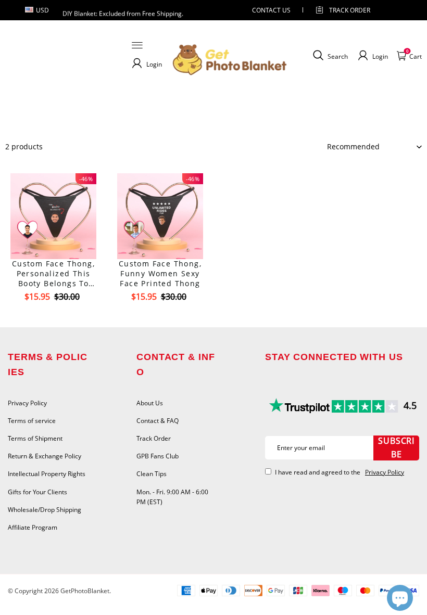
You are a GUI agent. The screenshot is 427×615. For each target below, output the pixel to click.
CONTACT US (271, 10)
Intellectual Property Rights (46, 473)
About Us (149, 403)
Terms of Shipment (35, 438)
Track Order (349, 10)
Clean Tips (151, 473)
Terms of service (32, 420)
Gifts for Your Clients (37, 492)
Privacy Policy (27, 403)
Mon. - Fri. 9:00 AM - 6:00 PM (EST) (172, 497)
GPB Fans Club (157, 456)
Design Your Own (53, 315)
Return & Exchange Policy (44, 456)
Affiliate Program (32, 527)
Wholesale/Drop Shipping (44, 509)
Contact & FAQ (157, 420)
